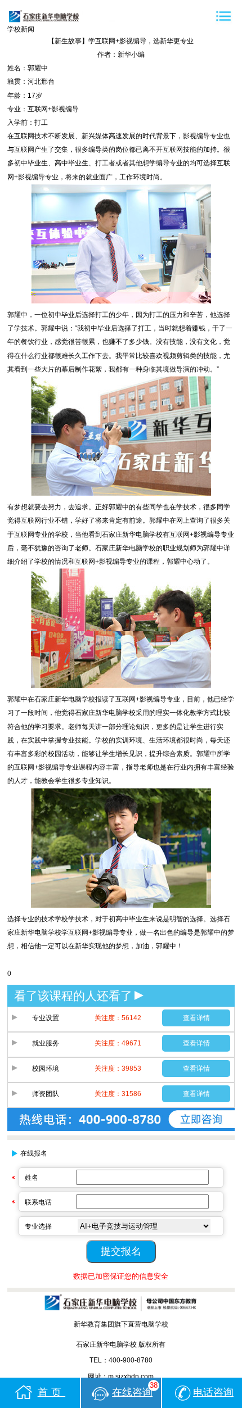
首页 (51, 1392)
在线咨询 (135, 1389)
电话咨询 (213, 1392)
